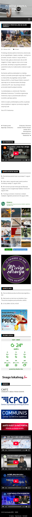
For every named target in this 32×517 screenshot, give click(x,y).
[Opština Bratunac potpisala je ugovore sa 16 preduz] (26, 222)
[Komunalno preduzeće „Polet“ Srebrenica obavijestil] (16, 242)
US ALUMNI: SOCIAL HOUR (11, 303)
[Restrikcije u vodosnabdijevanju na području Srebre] (16, 222)
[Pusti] (3, 160)
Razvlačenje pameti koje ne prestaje (13, 176)
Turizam (17, 49)
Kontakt (25, 516)
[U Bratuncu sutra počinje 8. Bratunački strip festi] (26, 232)
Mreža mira (8, 288)
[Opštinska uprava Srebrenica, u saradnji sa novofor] (6, 222)
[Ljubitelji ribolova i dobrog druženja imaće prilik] (16, 212)
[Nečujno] (26, 160)
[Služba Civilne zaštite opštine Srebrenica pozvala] (6, 212)
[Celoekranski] (29, 160)
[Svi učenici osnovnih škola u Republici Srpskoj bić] (16, 232)
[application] (16, 153)
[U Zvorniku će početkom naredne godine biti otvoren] (6, 232)
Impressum (18, 516)
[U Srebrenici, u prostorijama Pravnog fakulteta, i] (6, 242)
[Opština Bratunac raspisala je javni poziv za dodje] (26, 212)
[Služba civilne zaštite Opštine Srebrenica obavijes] (26, 242)
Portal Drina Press (16, 7)
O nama (11, 516)
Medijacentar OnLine (11, 171)
